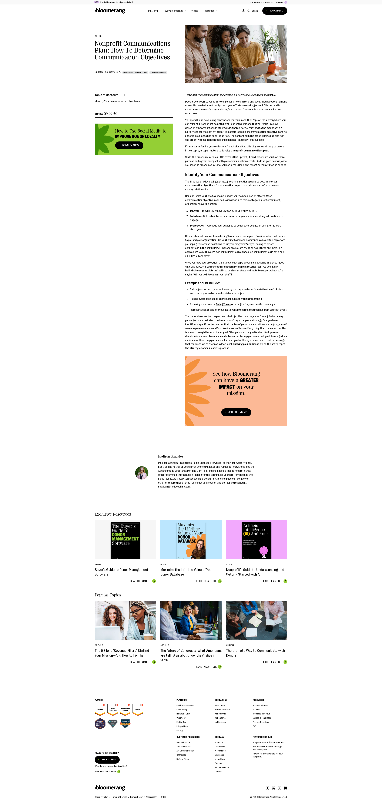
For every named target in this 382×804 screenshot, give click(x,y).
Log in (255, 11)
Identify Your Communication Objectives (117, 101)
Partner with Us (222, 767)
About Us (219, 742)
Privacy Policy (136, 797)
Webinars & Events (261, 714)
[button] (154, 11)
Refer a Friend (183, 759)
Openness (219, 755)
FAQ (254, 726)
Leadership (220, 746)
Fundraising (182, 709)
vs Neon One (220, 714)
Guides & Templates (262, 718)
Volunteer (181, 718)
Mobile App (182, 722)
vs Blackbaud (220, 722)
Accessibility (151, 797)
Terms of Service (119, 797)
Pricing (194, 10)
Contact (218, 771)
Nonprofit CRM (183, 714)
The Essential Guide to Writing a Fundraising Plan (267, 748)
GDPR (163, 797)
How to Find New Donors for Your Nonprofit (268, 755)
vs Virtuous (220, 705)
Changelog (181, 755)
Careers (218, 763)
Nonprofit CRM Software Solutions (269, 742)
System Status (184, 746)
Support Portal (183, 742)
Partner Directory (261, 722)
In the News (220, 759)
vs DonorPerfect (222, 709)
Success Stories (260, 705)
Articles (256, 709)
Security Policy (101, 797)
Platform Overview (185, 705)
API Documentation (185, 751)
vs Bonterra (220, 718)
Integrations (182, 726)
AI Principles (220, 751)
